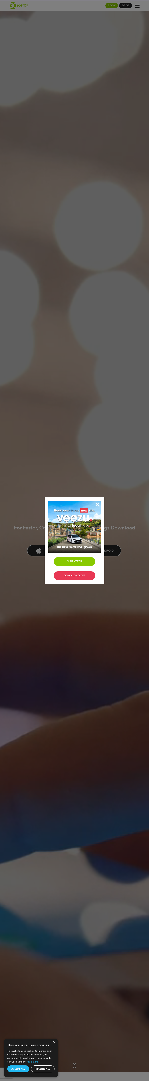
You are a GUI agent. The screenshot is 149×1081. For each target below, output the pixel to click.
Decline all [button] (42, 1068)
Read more (32, 1061)
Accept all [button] (18, 1068)
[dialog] (31, 1058)
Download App (74, 575)
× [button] (54, 1042)
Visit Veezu (74, 561)
